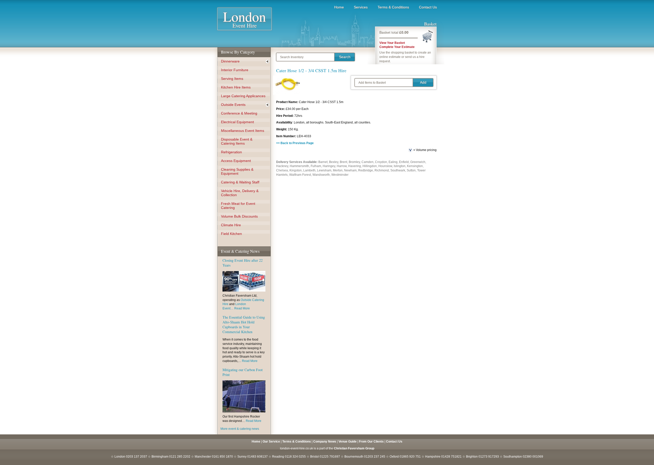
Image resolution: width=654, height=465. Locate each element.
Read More (242, 308)
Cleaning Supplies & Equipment (237, 171)
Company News (324, 441)
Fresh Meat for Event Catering (238, 206)
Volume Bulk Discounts (239, 216)
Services (361, 7)
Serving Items (232, 79)
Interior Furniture (234, 70)
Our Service (271, 441)
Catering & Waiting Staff (240, 182)
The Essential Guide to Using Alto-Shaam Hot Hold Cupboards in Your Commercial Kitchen (244, 324)
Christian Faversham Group (354, 448)
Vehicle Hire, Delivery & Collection (240, 193)
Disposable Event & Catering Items (236, 141)
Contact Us (428, 7)
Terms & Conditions (393, 7)
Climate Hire (231, 225)
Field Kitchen (231, 234)
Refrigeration (231, 152)
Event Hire (244, 20)
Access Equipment (236, 161)
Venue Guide (347, 441)
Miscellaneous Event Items (242, 131)
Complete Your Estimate (397, 47)
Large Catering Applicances (243, 96)
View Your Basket (392, 43)
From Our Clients (371, 441)
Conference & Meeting (239, 113)
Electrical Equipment (237, 122)
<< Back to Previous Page (295, 143)
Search (345, 57)
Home (339, 7)
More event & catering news (239, 429)
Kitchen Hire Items (236, 87)
